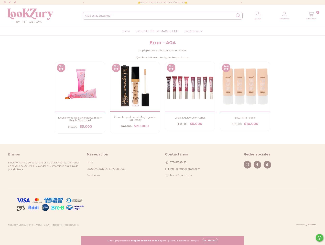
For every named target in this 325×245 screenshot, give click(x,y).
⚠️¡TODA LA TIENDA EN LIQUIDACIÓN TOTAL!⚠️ (162, 2)
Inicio (126, 31)
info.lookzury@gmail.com (185, 168)
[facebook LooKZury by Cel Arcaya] (10, 2)
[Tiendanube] (306, 225)
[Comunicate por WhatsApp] (319, 238)
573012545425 (178, 162)
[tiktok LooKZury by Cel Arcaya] (15, 2)
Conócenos (192, 31)
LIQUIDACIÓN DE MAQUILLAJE (157, 31)
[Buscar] (238, 16)
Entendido (209, 241)
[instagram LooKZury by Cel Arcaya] (5, 2)
